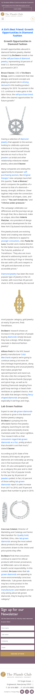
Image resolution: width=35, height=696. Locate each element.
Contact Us (7, 692)
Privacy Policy (15, 692)
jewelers (5, 157)
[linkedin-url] (32, 692)
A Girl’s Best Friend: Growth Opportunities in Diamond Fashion (17, 32)
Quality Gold (22, 535)
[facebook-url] (22, 692)
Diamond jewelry (8, 274)
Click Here (17, 9)
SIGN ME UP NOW (17, 654)
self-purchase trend (24, 94)
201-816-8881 (13, 687)
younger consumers (10, 241)
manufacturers (8, 589)
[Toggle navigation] (2, 19)
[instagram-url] (27, 692)
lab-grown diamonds (23, 411)
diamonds (12, 337)
